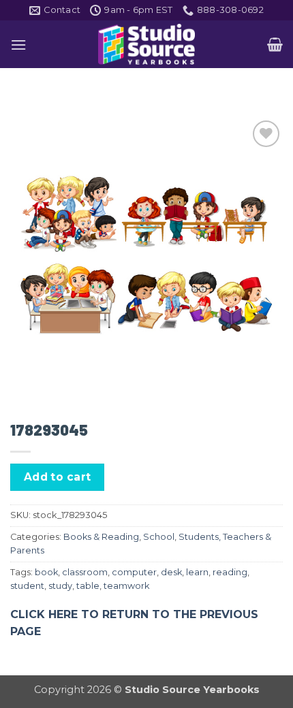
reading (230, 572)
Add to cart (57, 476)
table (87, 586)
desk (171, 572)
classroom (85, 572)
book (46, 572)
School (158, 537)
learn (197, 572)
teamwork (126, 586)
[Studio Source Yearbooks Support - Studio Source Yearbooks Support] (146, 44)
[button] (18, 44)
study (60, 586)
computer (134, 572)
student (27, 586)
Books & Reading (101, 537)
